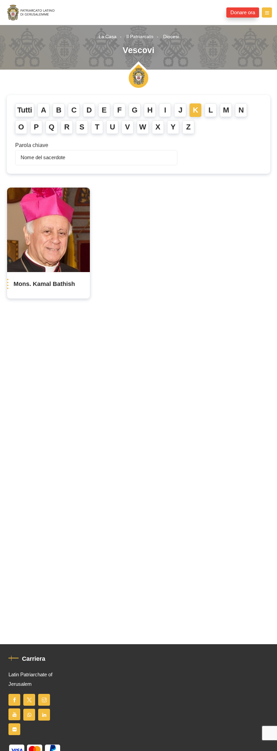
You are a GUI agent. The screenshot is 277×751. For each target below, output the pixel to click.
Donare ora (242, 12)
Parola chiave (31, 145)
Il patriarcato (139, 37)
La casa (108, 37)
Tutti (24, 110)
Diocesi (171, 37)
